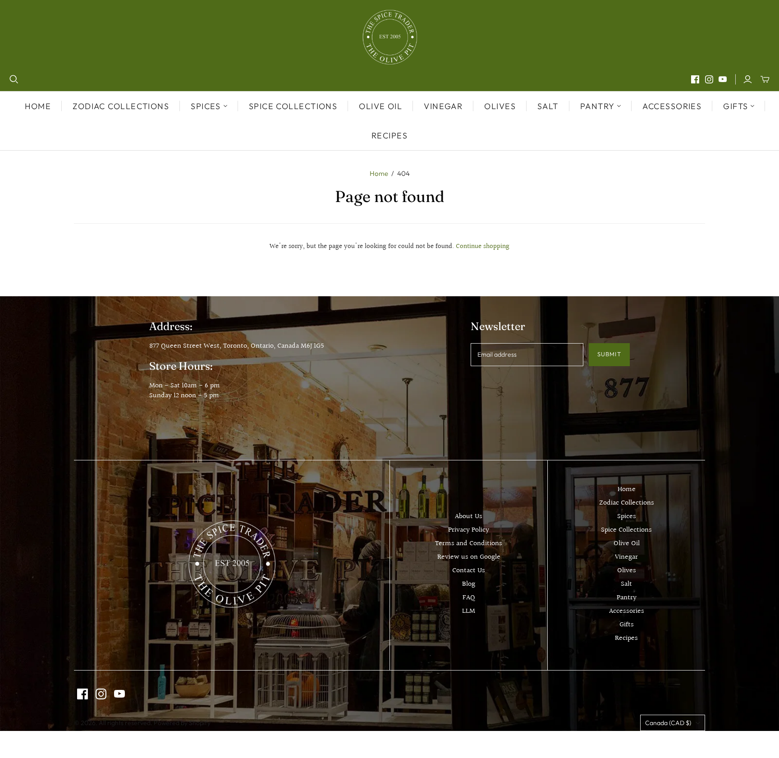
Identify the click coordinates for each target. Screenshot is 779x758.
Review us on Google (468, 557)
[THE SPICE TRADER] (390, 37)
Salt (548, 106)
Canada (668, 723)
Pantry (627, 597)
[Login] (747, 79)
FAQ (469, 597)
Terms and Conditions (468, 543)
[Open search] (13, 79)
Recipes (389, 135)
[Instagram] (709, 79)
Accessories (671, 106)
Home (38, 106)
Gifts (626, 624)
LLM (468, 611)
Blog (468, 584)
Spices (626, 516)
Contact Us (468, 570)
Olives (500, 106)
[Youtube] (723, 79)
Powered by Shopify (182, 723)
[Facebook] (695, 79)
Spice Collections (293, 106)
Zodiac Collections (121, 106)
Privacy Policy (468, 530)
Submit (609, 354)
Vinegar (443, 106)
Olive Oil (380, 106)
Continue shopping (482, 246)
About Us (468, 516)
